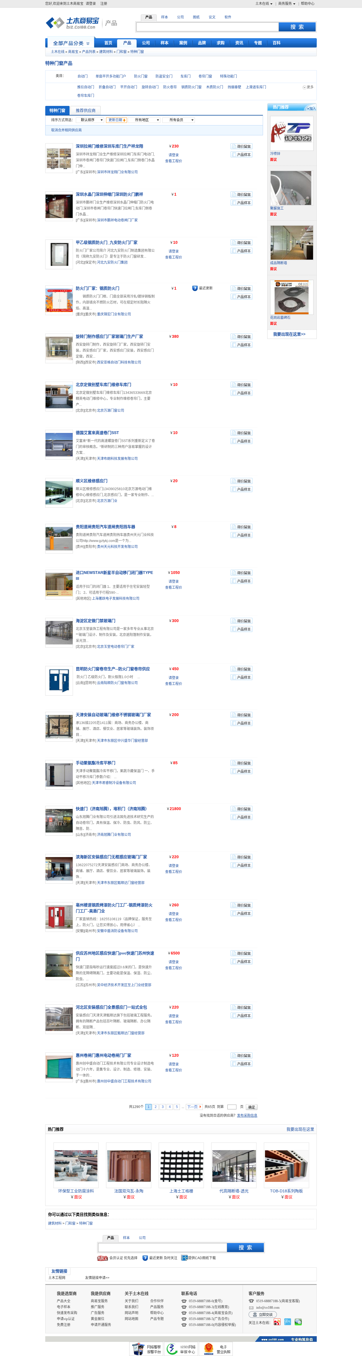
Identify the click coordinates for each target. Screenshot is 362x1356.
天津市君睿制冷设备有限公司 (114, 783)
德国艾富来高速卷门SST (97, 432)
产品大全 (63, 1301)
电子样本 (63, 1307)
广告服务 (97, 1313)
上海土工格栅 (181, 1191)
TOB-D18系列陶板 (286, 1191)
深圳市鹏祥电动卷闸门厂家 (117, 220)
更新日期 (115, 120)
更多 (310, 87)
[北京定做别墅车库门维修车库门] (59, 396)
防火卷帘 (170, 87)
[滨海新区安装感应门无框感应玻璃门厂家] (59, 869)
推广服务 (97, 1307)
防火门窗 (141, 76)
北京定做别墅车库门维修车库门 (103, 384)
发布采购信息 (247, 1116)
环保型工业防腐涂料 (76, 1191)
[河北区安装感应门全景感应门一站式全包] (59, 1019)
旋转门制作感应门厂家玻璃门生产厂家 (109, 336)
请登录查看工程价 (173, 158)
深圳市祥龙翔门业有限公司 (117, 172)
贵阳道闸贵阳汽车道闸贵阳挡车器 (105, 526)
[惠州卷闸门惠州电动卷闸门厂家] (59, 1067)
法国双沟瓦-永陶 (128, 1191)
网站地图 (131, 1319)
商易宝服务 (99, 1301)
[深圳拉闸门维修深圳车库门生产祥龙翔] (59, 158)
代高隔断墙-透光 (234, 1191)
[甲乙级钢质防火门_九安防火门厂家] (59, 254)
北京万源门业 (107, 501)
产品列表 (89, 52)
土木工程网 (56, 1278)
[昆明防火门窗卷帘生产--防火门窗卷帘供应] (59, 681)
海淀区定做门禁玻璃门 (95, 620)
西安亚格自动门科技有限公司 (119, 362)
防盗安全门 (164, 76)
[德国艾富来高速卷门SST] (59, 445)
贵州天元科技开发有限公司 (117, 547)
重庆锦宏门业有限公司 (114, 314)
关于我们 (131, 1301)
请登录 (91, 4)
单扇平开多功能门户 (111, 76)
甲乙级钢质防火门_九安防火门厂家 (106, 242)
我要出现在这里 (300, 1129)
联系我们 (131, 1307)
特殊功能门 (228, 76)
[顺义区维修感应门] (59, 493)
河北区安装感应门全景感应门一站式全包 (111, 1007)
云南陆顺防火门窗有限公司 (117, 683)
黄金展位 (97, 1319)
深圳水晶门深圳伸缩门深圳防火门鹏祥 (109, 194)
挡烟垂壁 (234, 87)
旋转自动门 (150, 87)
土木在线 (262, 4)
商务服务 (285, 4)
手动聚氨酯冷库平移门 (95, 763)
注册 (103, 4)
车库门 (185, 76)
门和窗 (122, 52)
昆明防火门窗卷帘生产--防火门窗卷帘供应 (113, 669)
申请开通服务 (101, 1325)
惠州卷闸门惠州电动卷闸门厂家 (103, 1055)
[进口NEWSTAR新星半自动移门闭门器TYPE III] (59, 584)
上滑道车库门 (256, 87)
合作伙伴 (157, 1301)
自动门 (82, 76)
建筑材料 (106, 52)
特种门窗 (137, 52)
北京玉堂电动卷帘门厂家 (115, 647)
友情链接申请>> (97, 1278)
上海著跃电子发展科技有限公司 (115, 599)
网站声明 (131, 1313)
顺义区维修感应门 (91, 481)
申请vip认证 (66, 1319)
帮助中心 (307, 4)
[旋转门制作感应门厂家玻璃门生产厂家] (59, 348)
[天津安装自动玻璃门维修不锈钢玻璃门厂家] (59, 727)
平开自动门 (128, 87)
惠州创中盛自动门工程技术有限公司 (124, 1081)
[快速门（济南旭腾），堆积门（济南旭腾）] (59, 821)
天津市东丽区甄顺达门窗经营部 (121, 883)
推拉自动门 (85, 87)
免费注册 (63, 1325)
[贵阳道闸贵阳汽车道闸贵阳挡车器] (59, 539)
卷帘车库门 (85, 96)
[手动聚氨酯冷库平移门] (59, 775)
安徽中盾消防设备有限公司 (117, 931)
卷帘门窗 (205, 76)
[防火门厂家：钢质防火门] (59, 300)
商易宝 (73, 52)
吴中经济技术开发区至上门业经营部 (124, 985)
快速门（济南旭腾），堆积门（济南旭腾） (112, 808)
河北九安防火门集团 (112, 262)
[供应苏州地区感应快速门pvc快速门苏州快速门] (59, 965)
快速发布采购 (67, 1313)
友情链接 (59, 1271)
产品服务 (157, 1307)
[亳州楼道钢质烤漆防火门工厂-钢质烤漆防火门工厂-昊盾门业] (59, 917)
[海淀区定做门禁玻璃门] (59, 633)
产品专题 (157, 1319)
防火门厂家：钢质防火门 (97, 288)
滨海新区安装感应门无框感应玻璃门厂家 (111, 857)
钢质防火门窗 (191, 87)
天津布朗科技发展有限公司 (117, 459)
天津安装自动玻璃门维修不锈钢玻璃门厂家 (113, 714)
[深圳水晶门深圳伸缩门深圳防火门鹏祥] (59, 206)
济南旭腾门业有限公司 (114, 835)
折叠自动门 (107, 87)
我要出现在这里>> (289, 334)
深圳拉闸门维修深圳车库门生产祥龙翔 (109, 146)
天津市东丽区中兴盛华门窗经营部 (122, 741)
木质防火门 (214, 87)
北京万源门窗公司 (110, 411)
